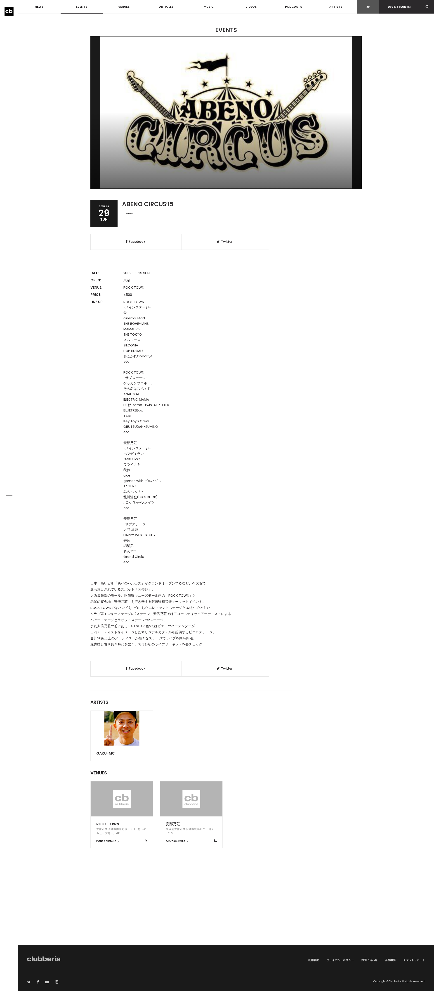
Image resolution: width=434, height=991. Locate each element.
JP (368, 7)
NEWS (39, 7)
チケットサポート (414, 960)
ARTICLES (166, 7)
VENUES (124, 7)
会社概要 (390, 960)
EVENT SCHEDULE (106, 841)
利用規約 (313, 960)
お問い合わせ (369, 960)
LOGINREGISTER (399, 7)
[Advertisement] (226, 906)
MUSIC (209, 7)
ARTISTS (335, 7)
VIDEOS (251, 7)
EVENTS (81, 7)
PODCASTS (293, 7)
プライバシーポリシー (340, 960)
